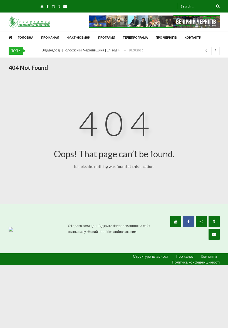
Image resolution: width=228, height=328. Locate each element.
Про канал (50, 37)
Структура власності (151, 256)
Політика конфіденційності (196, 262)
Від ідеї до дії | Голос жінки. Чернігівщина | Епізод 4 (81, 50)
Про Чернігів (166, 37)
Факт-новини (78, 37)
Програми (106, 37)
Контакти (193, 37)
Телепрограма (135, 37)
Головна (25, 37)
